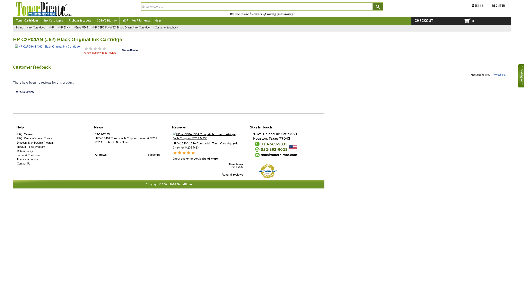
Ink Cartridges (36, 27)
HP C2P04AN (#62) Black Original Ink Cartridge (121, 27)
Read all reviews (232, 174)
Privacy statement (28, 159)
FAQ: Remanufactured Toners (34, 138)
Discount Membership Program (35, 142)
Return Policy (25, 151)
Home (19, 27)
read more (211, 158)
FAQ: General (25, 134)
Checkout (423, 20)
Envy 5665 (81, 27)
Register (498, 6)
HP (52, 27)
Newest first (498, 74)
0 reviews (90, 52)
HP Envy (64, 27)
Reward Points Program (31, 146)
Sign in (479, 6)
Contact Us (23, 163)
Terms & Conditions (28, 155)
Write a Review (107, 52)
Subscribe (154, 154)
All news (101, 154)
